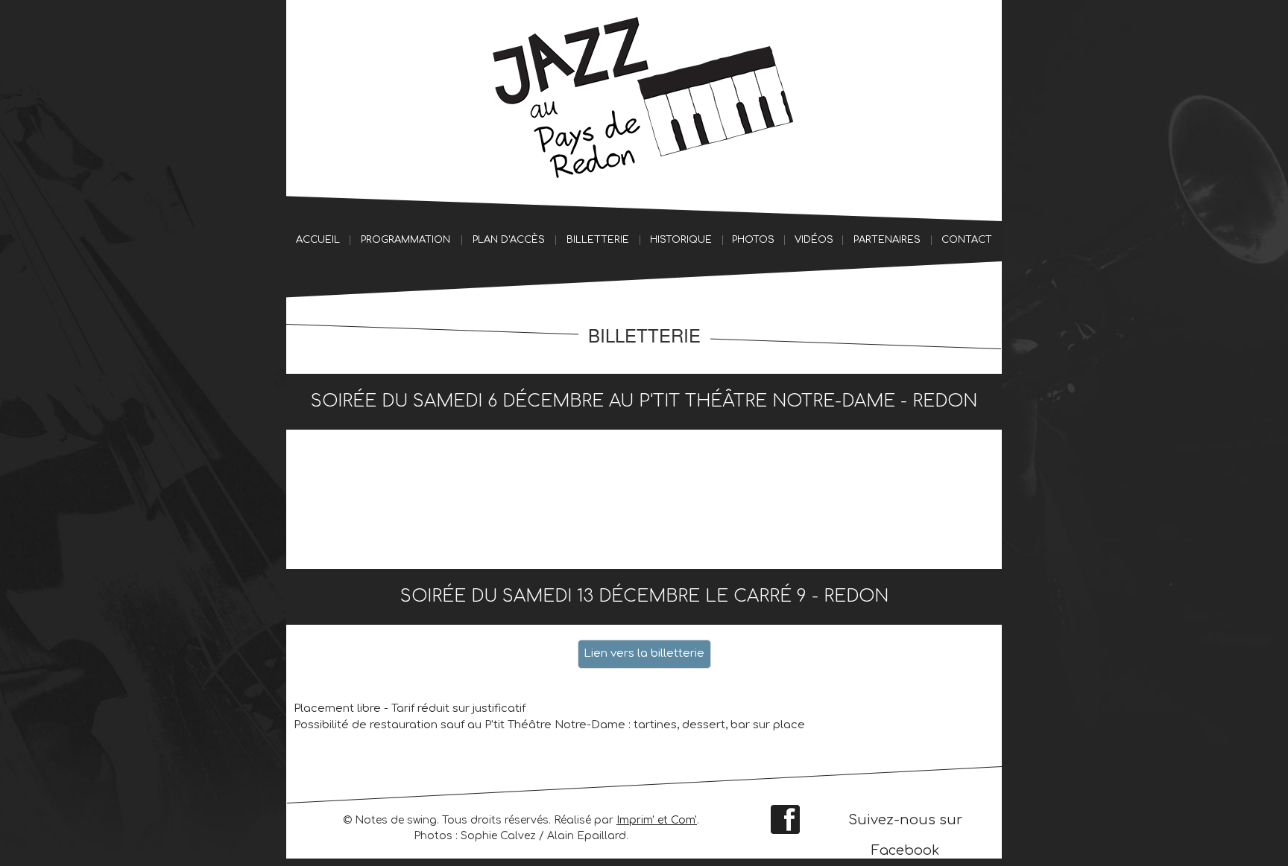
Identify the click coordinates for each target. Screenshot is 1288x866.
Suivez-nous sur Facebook (905, 823)
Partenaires (887, 240)
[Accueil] (644, 96)
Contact (966, 240)
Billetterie (597, 240)
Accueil (318, 240)
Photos (753, 240)
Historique (681, 240)
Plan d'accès (509, 240)
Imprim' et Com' (656, 820)
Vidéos (814, 240)
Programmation (405, 240)
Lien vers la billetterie (644, 653)
